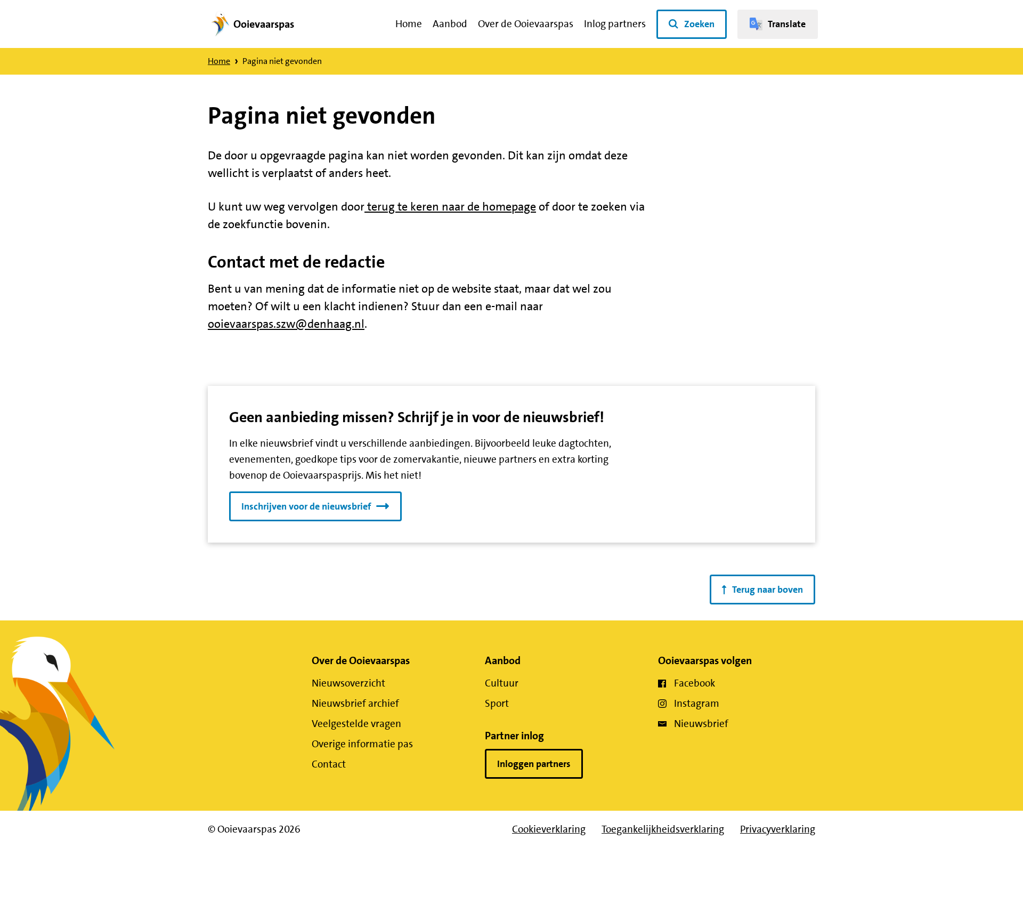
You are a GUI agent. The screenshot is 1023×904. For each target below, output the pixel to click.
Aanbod (450, 23)
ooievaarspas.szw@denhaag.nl (286, 324)
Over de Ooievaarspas (525, 23)
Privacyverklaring (777, 829)
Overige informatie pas (362, 743)
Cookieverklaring (549, 829)
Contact (329, 764)
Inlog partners (615, 23)
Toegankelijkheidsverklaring (663, 829)
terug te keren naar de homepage (450, 206)
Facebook (694, 683)
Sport (497, 703)
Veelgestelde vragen (356, 723)
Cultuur (501, 683)
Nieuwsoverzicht (348, 683)
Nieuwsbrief (701, 723)
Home (408, 23)
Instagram (696, 703)
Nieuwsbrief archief (355, 703)
